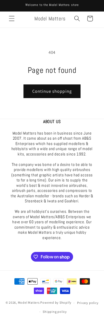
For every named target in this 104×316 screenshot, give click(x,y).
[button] (11, 18)
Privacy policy (88, 303)
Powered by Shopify (55, 303)
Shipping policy (55, 312)
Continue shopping (52, 91)
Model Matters (29, 303)
